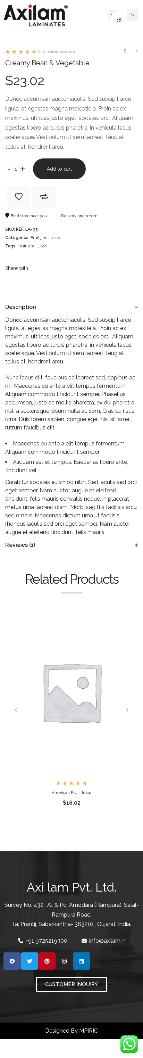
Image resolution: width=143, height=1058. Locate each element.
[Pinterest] (47, 961)
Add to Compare (44, 196)
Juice (55, 237)
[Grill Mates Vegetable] (135, 51)
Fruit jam (39, 237)
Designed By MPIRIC (71, 1030)
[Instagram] (64, 961)
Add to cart (59, 169)
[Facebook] (12, 961)
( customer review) (56, 51)
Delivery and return (79, 215)
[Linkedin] (81, 961)
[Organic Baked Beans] (126, 51)
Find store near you (29, 215)
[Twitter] (29, 961)
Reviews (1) (20, 545)
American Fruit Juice (71, 792)
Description (20, 307)
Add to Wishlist (19, 196)
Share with (16, 268)
